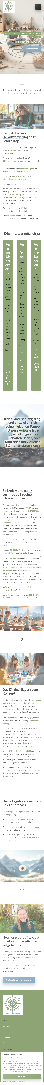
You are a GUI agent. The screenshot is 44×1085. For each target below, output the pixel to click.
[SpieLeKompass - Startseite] (9, 7)
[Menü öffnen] (38, 7)
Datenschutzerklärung (9, 1081)
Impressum (21, 1081)
